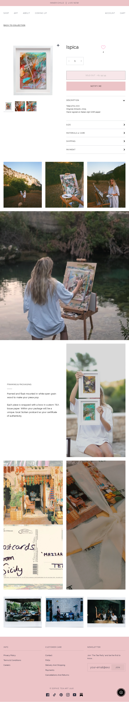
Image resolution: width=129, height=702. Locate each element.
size (68, 125)
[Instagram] (68, 694)
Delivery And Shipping (55, 665)
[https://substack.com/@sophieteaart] (81, 694)
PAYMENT (71, 150)
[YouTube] (74, 694)
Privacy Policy (10, 655)
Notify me (96, 86)
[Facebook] (47, 694)
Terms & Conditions (12, 660)
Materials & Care (75, 133)
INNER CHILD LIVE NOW (64, 3)
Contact (48, 655)
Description (72, 100)
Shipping (70, 141)
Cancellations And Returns (57, 675)
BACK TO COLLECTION (14, 25)
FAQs (47, 660)
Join (118, 667)
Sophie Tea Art (60, 688)
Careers (7, 665)
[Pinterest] (61, 694)
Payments (49, 670)
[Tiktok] (54, 694)
